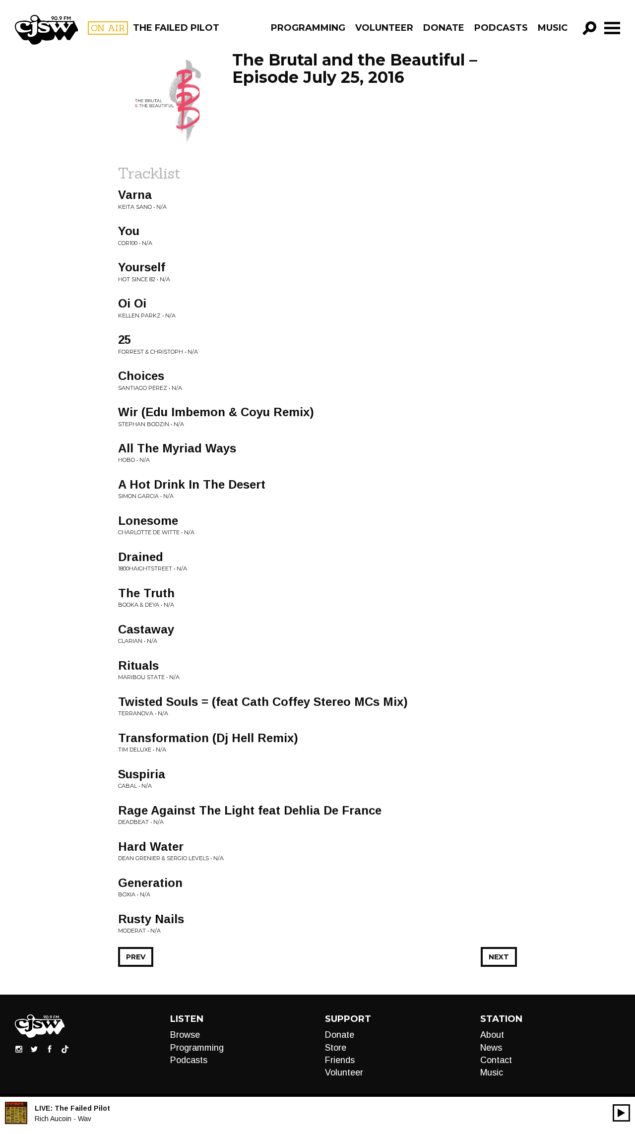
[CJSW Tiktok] (65, 1049)
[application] (621, 1113)
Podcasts (501, 27)
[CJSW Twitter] (34, 1049)
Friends (340, 1060)
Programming (308, 27)
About (492, 1035)
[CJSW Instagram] (19, 1049)
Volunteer (384, 27)
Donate (443, 27)
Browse (185, 1035)
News (491, 1048)
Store (335, 1048)
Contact (496, 1060)
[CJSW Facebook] (50, 1049)
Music (553, 27)
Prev (135, 956)
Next (499, 956)
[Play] (621, 1113)
